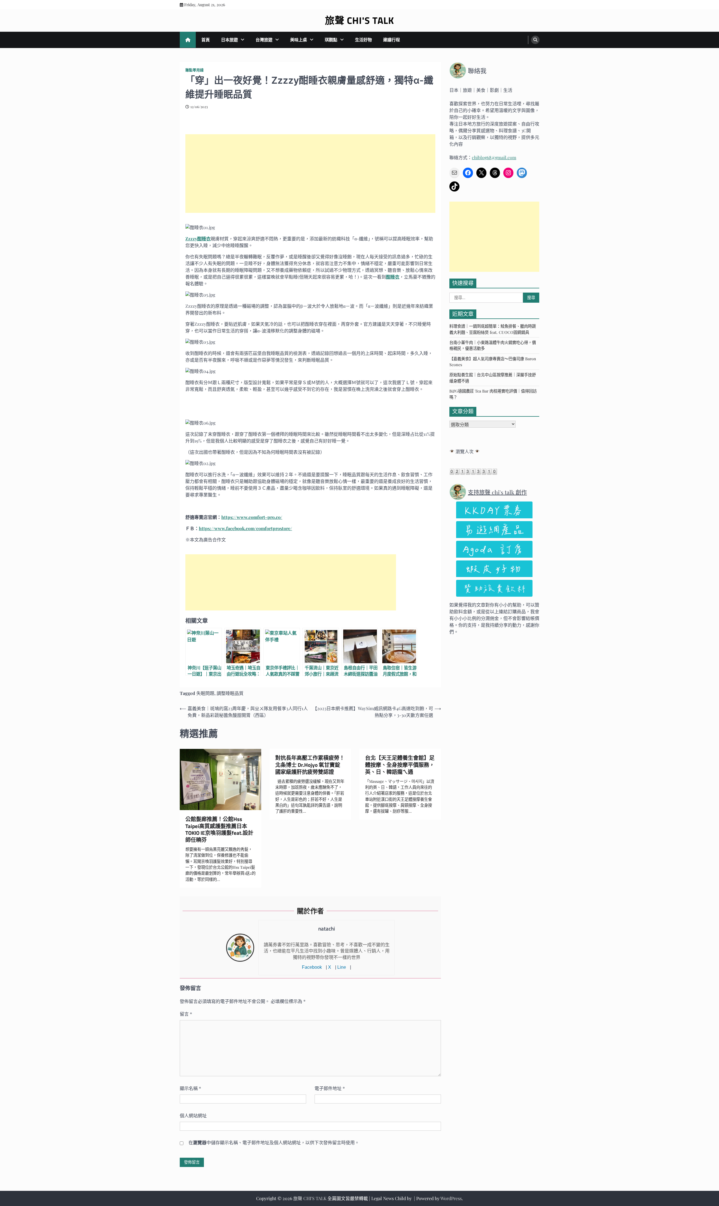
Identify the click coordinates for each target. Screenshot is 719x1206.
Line (341, 967)
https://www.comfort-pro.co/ (251, 517)
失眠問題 (205, 693)
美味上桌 (298, 39)
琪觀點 (331, 39)
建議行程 (391, 39)
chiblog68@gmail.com (494, 157)
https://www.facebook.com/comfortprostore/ (245, 528)
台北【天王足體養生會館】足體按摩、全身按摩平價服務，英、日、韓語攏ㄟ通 (399, 764)
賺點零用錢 (194, 70)
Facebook (312, 967)
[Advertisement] (310, 173)
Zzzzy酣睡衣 (198, 238)
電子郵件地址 (330, 1088)
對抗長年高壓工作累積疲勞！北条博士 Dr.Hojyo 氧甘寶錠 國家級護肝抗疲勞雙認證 (310, 764)
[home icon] (188, 40)
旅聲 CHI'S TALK (359, 20)
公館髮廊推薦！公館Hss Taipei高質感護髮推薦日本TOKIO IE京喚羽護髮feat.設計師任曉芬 (219, 829)
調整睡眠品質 (230, 693)
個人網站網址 (193, 1115)
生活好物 (363, 39)
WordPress (451, 1198)
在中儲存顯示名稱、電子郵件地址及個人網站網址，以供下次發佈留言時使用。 (273, 1142)
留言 (186, 1014)
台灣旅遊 (264, 39)
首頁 (205, 39)
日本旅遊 (229, 39)
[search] (535, 40)
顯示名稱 (190, 1088)
